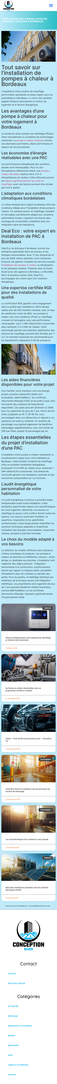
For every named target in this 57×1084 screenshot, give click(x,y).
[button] (51, 5)
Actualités (13, 1006)
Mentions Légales (16, 983)
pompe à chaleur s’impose (30, 140)
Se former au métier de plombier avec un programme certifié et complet (23, 689)
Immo (10, 1055)
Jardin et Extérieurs (18, 1065)
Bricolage (13, 1016)
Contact (12, 973)
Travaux (12, 1075)
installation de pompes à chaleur (19, 265)
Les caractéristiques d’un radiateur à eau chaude (27, 839)
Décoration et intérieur (20, 1026)
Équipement (13, 1045)
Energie (11, 1035)
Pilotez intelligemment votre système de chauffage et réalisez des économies (28, 639)
